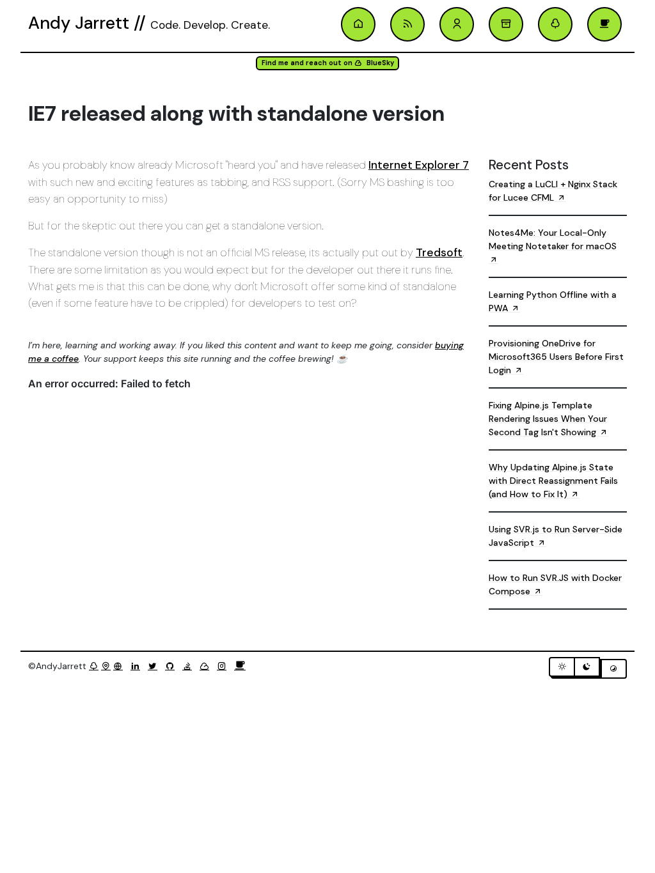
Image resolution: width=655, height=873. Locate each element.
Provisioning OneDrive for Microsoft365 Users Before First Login (556, 356)
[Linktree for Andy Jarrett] (555, 24)
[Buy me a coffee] (240, 666)
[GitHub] (172, 666)
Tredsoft (439, 252)
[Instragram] (224, 666)
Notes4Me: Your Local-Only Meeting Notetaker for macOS (553, 239)
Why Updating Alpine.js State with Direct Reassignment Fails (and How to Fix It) (553, 480)
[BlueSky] (207, 666)
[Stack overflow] (189, 666)
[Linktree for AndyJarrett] (94, 666)
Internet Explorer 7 (418, 165)
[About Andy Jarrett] (456, 24)
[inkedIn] (137, 666)
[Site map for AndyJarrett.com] (106, 666)
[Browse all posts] (506, 24)
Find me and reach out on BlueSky (328, 63)
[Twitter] (155, 666)
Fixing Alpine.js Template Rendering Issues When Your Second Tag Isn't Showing (548, 418)
